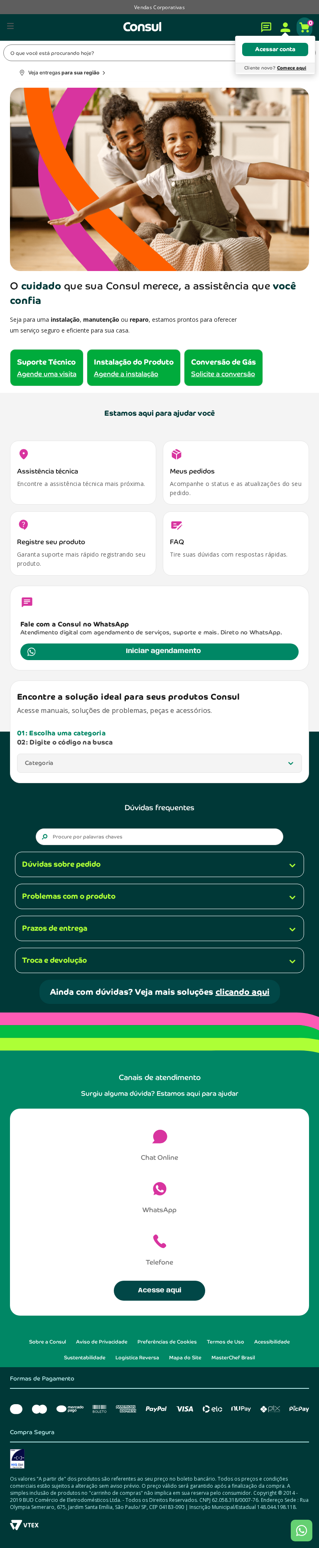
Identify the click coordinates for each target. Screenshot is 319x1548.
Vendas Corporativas (159, 7)
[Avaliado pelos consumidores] (159, 1458)
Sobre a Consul (47, 1341)
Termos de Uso (225, 1341)
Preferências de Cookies (167, 1341)
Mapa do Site (185, 1357)
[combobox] (159, 52)
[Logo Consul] (142, 27)
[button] (13, 28)
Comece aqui (291, 68)
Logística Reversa (137, 1357)
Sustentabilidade (85, 1357)
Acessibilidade (272, 1341)
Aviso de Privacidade (102, 1341)
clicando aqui (243, 991)
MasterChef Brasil (233, 1357)
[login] (285, 27)
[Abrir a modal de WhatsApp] (301, 1530)
